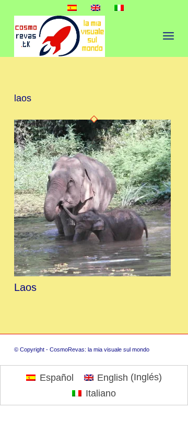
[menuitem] (168, 36)
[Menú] (168, 36)
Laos (25, 287)
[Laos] (92, 273)
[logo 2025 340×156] (78, 36)
